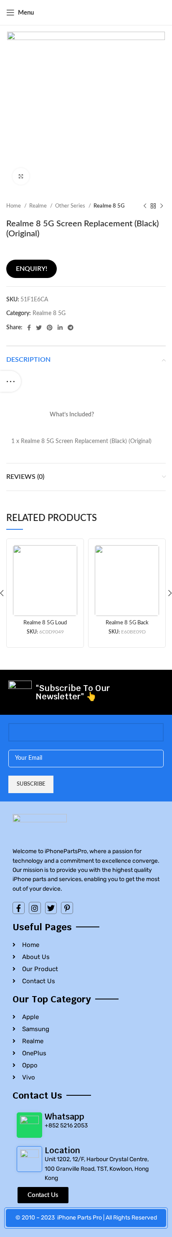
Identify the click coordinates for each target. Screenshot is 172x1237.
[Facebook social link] (29, 327)
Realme (38, 206)
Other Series (70, 206)
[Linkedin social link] (60, 327)
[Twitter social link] (38, 327)
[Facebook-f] (19, 908)
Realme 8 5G (109, 206)
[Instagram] (35, 908)
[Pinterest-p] (67, 908)
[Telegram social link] (70, 327)
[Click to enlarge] (21, 176)
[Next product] (161, 206)
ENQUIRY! (31, 268)
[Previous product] (145, 206)
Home (14, 206)
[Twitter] (51, 908)
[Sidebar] (10, 381)
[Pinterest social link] (49, 327)
